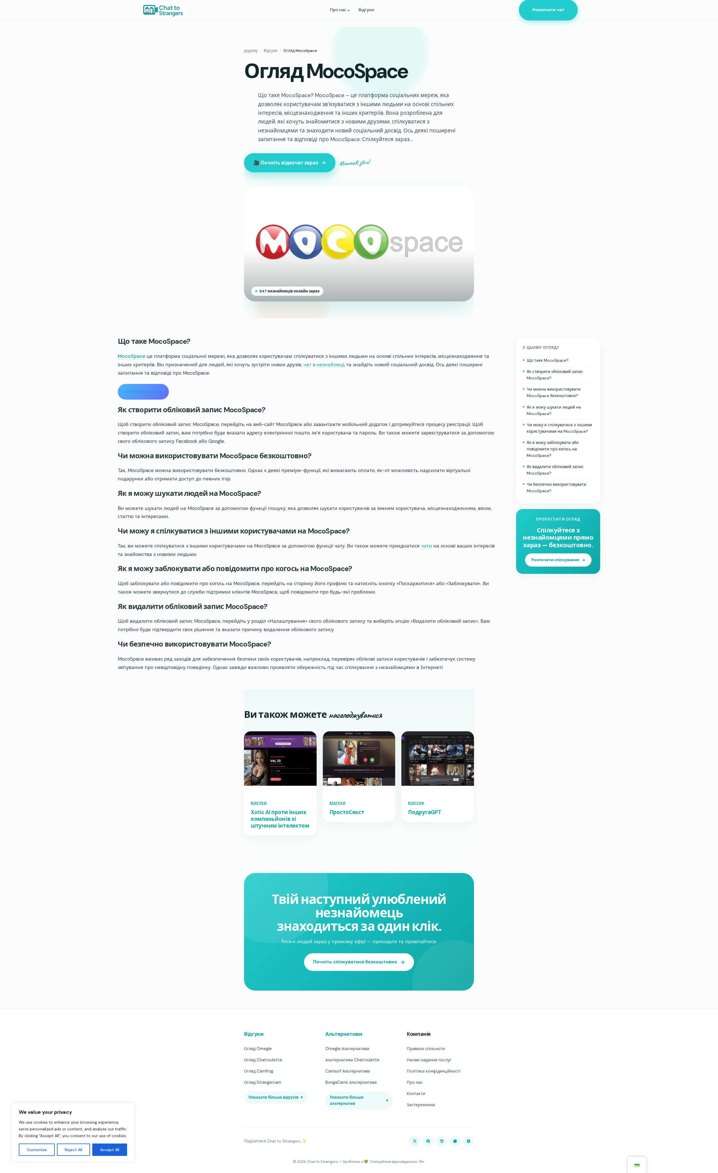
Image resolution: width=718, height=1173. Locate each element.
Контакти (416, 1093)
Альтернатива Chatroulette (352, 1059)
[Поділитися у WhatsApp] (455, 1141)
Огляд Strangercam (262, 1082)
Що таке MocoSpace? (548, 360)
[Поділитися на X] (414, 1141)
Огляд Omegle (258, 1048)
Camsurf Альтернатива (347, 1071)
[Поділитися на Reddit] (441, 1141)
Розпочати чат (548, 10)
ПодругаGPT (424, 812)
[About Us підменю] (348, 9)
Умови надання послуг (429, 1059)
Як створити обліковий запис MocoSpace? (555, 375)
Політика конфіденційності (434, 1071)
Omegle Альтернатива (347, 1048)
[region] (73, 1132)
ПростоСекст (347, 812)
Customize (37, 1149)
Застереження (421, 1104)
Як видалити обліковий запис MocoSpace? (555, 470)
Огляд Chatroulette (263, 1059)
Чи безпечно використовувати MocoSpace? (556, 488)
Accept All (109, 1149)
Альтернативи (343, 1034)
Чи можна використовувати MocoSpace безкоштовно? (554, 392)
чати (426, 546)
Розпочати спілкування (555, 560)
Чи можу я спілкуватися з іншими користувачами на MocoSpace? (559, 428)
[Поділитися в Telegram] (468, 1141)
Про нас (415, 1082)
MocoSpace (131, 356)
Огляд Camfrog (258, 1071)
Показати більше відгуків (275, 1097)
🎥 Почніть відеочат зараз (286, 163)
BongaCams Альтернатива (351, 1082)
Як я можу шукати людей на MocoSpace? (554, 410)
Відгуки (270, 50)
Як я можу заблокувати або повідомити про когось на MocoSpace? (553, 449)
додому (251, 50)
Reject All (73, 1149)
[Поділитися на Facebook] (428, 1141)
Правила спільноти (426, 1048)
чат (307, 364)
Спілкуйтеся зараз (143, 391)
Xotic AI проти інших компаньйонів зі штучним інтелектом (280, 819)
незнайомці (330, 364)
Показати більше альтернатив (359, 1100)
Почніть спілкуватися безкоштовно (355, 962)
